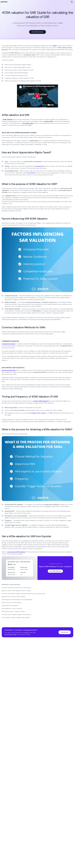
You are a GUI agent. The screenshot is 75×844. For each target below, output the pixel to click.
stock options (31, 173)
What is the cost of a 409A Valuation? (12, 602)
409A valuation (8, 119)
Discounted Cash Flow (9, 370)
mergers (43, 413)
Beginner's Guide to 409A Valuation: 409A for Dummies (16, 590)
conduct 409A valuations (41, 401)
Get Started (64, 632)
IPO (51, 413)
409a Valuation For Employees (10, 605)
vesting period (39, 166)
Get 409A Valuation (37, 32)
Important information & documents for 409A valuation (16, 587)
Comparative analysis (8, 344)
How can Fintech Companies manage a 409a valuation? (16, 614)
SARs (54, 46)
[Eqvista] (10, 2)
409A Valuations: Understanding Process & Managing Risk (17, 599)
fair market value (28, 123)
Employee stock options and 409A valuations (14, 596)
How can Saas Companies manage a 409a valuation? (16, 617)
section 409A (48, 121)
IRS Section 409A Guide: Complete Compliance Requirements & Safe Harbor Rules (23, 593)
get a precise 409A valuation (17, 552)
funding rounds (35, 413)
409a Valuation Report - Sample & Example (13, 611)
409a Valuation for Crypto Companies (12, 608)
